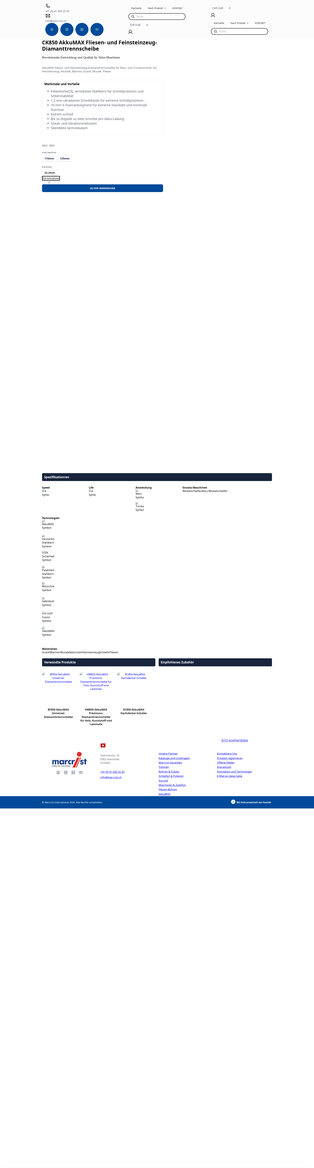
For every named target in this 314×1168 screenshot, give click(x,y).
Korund (163, 780)
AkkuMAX (164, 794)
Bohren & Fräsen (169, 771)
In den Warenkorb (102, 188)
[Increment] (53, 182)
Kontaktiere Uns (227, 753)
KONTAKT (177, 8)
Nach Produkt (155, 8)
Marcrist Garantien (170, 762)
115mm (49, 158)
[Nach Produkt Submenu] (166, 8)
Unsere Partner (168, 753)
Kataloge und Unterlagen (174, 758)
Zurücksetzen (51, 178)
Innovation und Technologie (234, 771)
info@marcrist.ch (111, 777)
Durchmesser (49, 152)
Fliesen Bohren (168, 789)
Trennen (164, 767)
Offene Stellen (226, 762)
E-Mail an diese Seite (229, 776)
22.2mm (49, 173)
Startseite (136, 8)
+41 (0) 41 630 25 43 (112, 772)
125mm (65, 158)
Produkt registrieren (230, 758)
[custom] (51, 29)
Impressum (224, 767)
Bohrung (47, 167)
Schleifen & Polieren (171, 776)
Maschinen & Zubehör (172, 785)
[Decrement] (44, 182)
